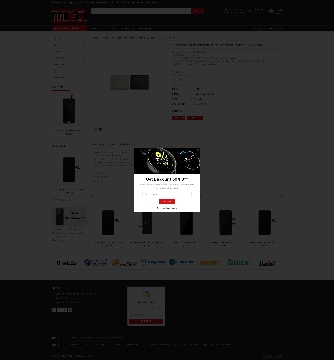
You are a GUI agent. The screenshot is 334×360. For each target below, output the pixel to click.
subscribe (167, 202)
